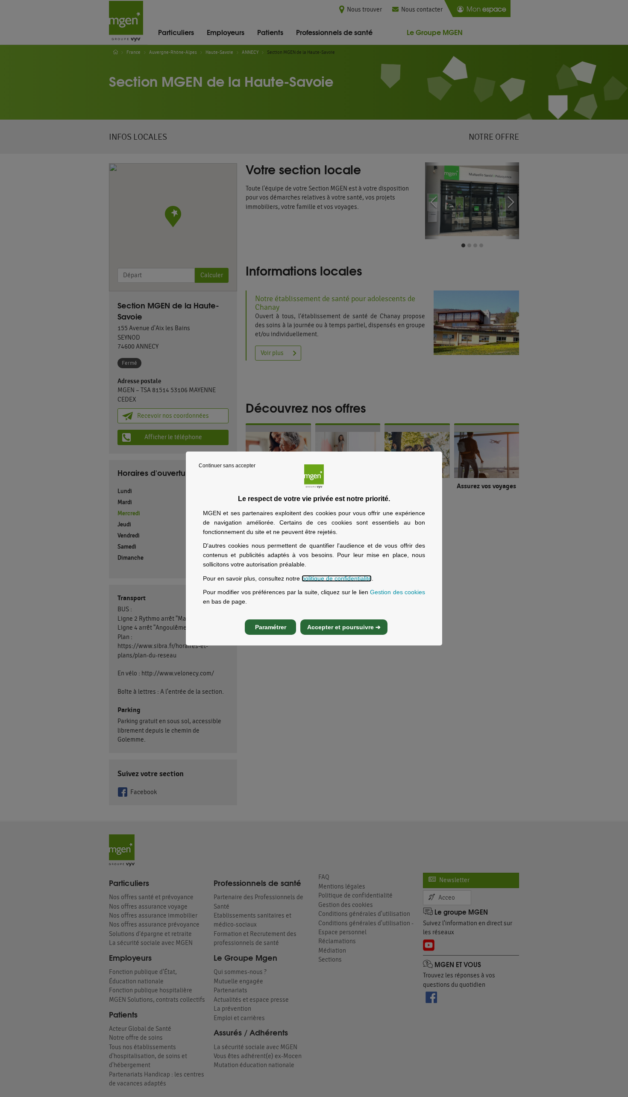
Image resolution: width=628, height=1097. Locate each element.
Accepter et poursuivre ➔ (344, 627)
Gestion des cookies (397, 592)
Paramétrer (270, 627)
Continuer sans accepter (227, 466)
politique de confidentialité (337, 578)
